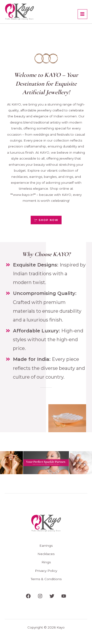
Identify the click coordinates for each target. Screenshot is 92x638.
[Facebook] (28, 596)
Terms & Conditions (46, 579)
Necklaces (46, 554)
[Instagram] (40, 596)
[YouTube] (63, 596)
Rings (46, 562)
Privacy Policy (46, 571)
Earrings (46, 545)
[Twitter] (52, 596)
